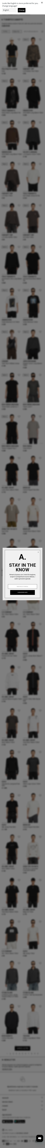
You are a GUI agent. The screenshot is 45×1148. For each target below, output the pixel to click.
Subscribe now (22, 592)
